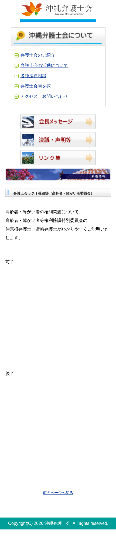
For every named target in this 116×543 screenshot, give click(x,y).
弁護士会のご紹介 (38, 55)
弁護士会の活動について (44, 65)
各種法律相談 (33, 75)
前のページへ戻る (58, 492)
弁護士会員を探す (38, 86)
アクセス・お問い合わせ (44, 96)
